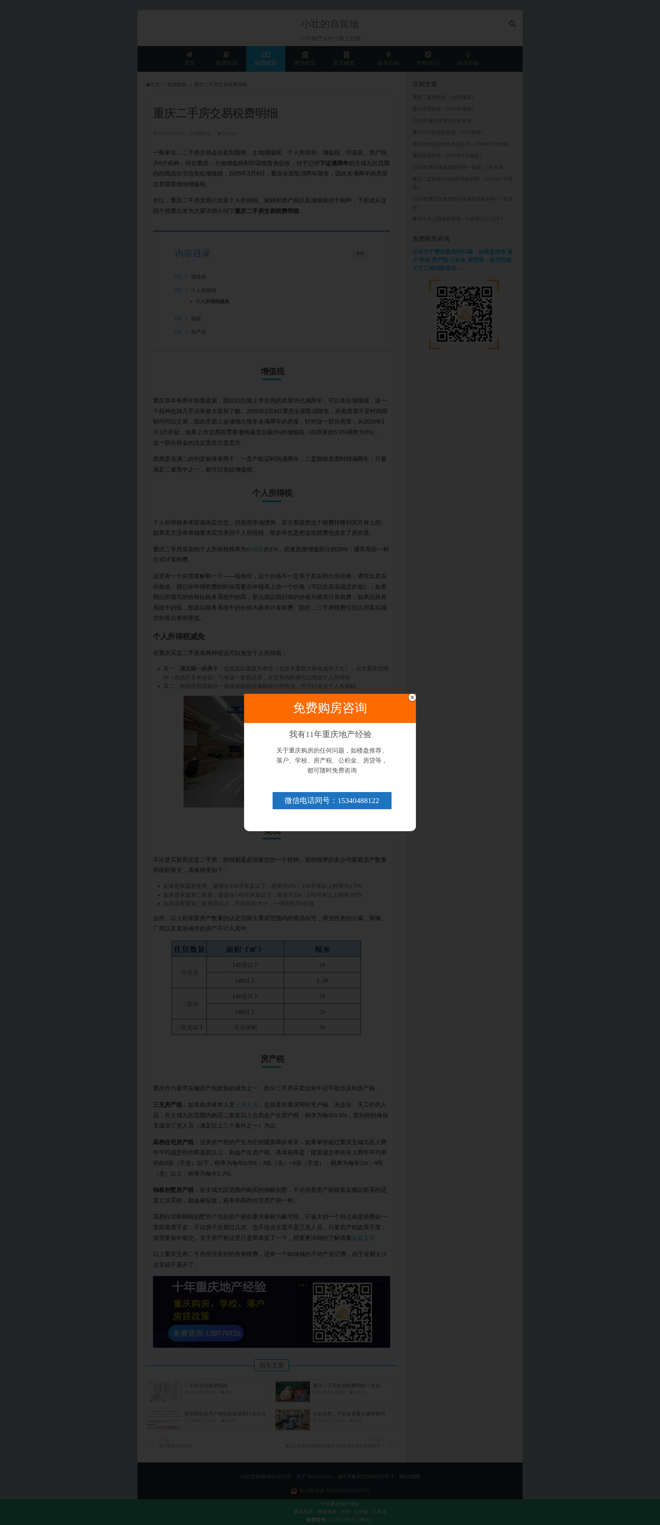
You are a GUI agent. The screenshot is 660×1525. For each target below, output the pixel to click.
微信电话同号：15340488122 (332, 800)
